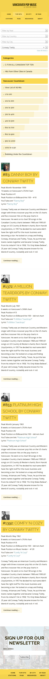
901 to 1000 (10, 141)
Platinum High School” (17, 440)
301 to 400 (9, 114)
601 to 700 (9, 128)
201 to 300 (9, 108)
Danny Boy (19, 201)
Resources (29, 18)
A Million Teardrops (22, 319)
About (40, 18)
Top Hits (18, 14)
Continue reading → (11, 260)
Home (9, 14)
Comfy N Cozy (13, 556)
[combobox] (24, 30)
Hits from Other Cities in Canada (18, 71)
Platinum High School (27, 437)
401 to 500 (9, 121)
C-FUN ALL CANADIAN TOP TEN (19, 65)
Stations (9, 18)
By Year (38, 14)
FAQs (19, 18)
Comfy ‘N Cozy (20, 552)
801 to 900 (9, 134)
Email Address (8, 649)
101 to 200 (9, 101)
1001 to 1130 (10, 148)
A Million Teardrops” (16, 322)
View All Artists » (42, 51)
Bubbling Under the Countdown (18, 154)
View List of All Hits (13, 87)
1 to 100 (8, 94)
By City (28, 14)
